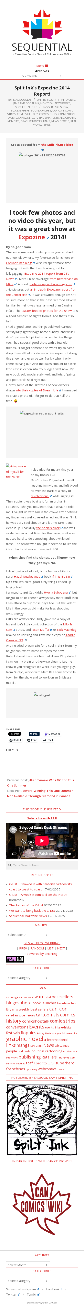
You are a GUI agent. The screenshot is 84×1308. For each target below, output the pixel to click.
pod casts (24, 1051)
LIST (50, 948)
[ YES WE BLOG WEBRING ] (42, 943)
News (55, 121)
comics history (27, 114)
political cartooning (46, 1051)
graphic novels (31, 121)
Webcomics (47, 1068)
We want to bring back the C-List (32, 910)
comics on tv (48, 114)
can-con (58, 110)
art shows (26, 997)
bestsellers (62, 996)
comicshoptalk (35, 1021)
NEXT (61, 948)
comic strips (62, 1021)
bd (49, 997)
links (46, 121)
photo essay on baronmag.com (50, 284)
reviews (63, 1057)
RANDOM (37, 948)
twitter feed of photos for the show (46, 311)
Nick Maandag (66, 629)
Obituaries (62, 1045)
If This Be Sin (61, 576)
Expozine (24, 117)
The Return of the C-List (26, 905)
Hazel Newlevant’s (27, 576)
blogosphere (20, 110)
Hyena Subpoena (56, 592)
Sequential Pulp (26, 107)
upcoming (31, 1069)
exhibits (66, 1027)
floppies (28, 1032)
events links (52, 1027)
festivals (58, 117)
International (57, 1039)
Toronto (40, 1063)
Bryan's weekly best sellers (27, 1009)
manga (23, 1045)
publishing (30, 1057)
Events (70, 99)
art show (61, 107)
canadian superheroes (20, 1015)
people (64, 121)
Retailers (49, 1057)
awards (39, 996)
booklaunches (41, 110)
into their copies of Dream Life (37, 390)
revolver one (40, 496)
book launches (44, 1002)
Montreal (47, 103)
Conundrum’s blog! (19, 263)
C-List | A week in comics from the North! (38, 894)
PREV (23, 948)
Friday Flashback (46, 1033)
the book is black (48, 528)
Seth (72, 1057)
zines (47, 124)
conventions (67, 114)
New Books (62, 103)
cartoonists (47, 1015)
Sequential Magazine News (28, 916)
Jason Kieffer (41, 629)
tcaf (29, 1063)
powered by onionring (42, 953)
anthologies (13, 997)
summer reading (15, 1063)
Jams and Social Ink (26, 103)
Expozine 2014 (41, 117)
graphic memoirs (67, 1033)
